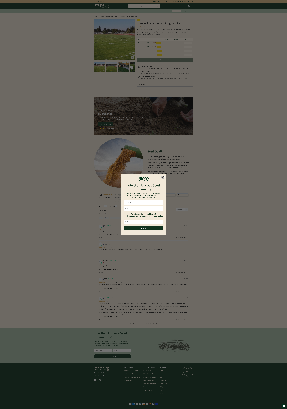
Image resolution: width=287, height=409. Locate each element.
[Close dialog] (162, 177)
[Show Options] (162, 222)
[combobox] (143, 222)
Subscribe (143, 228)
